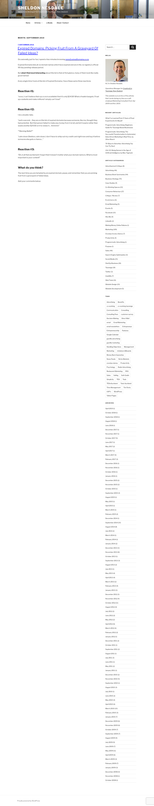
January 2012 (110, 637)
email (109, 322)
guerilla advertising (113, 339)
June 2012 (109, 615)
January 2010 (110, 717)
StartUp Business (111, 263)
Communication (112, 310)
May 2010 (109, 700)
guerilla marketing (113, 343)
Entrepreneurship (113, 330)
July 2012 (108, 611)
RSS (127, 371)
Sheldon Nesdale (41, 7)
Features (125, 330)
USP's (109, 391)
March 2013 (109, 582)
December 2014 (111, 518)
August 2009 (110, 738)
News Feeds (111, 359)
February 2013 (110, 586)
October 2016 (110, 472)
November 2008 (111, 776)
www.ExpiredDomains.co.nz (77, 59)
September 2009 (111, 734)
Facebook (109, 213)
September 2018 (111, 417)
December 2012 (111, 594)
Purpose (108, 246)
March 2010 (109, 708)
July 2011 (108, 658)
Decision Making (113, 318)
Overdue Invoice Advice (114, 234)
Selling (116, 375)
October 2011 (110, 645)
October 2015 (110, 489)
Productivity (109, 238)
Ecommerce (109, 200)
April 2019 (109, 408)
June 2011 (109, 662)
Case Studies (110, 183)
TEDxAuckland (112, 383)
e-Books (49, 23)
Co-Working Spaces (112, 187)
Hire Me (108, 217)
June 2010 (109, 696)
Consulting (125, 310)
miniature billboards (124, 351)
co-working (111, 306)
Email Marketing (111, 204)
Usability (108, 276)
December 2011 (111, 641)
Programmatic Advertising (115, 242)
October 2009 (110, 730)
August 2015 (110, 497)
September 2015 (111, 493)
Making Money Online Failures (116, 225)
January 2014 (110, 544)
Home (28, 23)
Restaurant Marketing (114, 371)
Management (129, 347)
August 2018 (110, 421)
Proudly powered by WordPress (28, 801)
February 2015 (110, 514)
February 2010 (110, 713)
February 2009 (110, 763)
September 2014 (111, 523)
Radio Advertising (124, 367)
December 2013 (111, 548)
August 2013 (110, 565)
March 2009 (110, 759)
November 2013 (111, 552)
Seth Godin (125, 375)
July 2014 (108, 531)
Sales (107, 250)
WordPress (118, 391)
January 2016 (110, 476)
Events (107, 208)
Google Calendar (113, 335)
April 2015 (109, 506)
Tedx (124, 379)
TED (118, 379)
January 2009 (110, 767)
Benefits (121, 302)
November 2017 (111, 434)
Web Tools (109, 280)
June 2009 (109, 746)
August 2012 (110, 607)
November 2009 (111, 725)
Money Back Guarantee (115, 355)
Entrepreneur (127, 326)
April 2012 (109, 624)
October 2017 (110, 438)
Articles (37, 23)
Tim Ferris (127, 387)
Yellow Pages (111, 396)
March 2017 (109, 455)
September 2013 (111, 561)
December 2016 (111, 463)
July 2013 (108, 569)
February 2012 (110, 632)
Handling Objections (114, 347)
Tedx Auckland (126, 383)
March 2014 (109, 535)
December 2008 (111, 772)
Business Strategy (111, 179)
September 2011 (111, 649)
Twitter (107, 272)
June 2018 (109, 425)
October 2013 (110, 556)
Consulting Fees (112, 314)
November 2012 (111, 599)
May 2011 (109, 666)
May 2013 (109, 573)
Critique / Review (111, 196)
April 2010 (109, 704)
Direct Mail (125, 318)
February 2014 (110, 539)
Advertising (109, 170)
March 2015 (109, 510)
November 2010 (111, 679)
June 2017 (109, 442)
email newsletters (113, 326)
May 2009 (109, 751)
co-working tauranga (125, 306)
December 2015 (111, 480)
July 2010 (108, 691)
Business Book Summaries (115, 174)
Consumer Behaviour (113, 191)
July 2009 (109, 742)
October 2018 (110, 413)
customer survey (127, 314)
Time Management (114, 387)
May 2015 (109, 501)
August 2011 (110, 653)
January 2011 (110, 670)
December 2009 (111, 721)
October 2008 (110, 780)
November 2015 (111, 484)
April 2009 (109, 755)
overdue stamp (112, 363)
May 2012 (109, 620)
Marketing (109, 229)
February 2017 (110, 459)
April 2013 (109, 577)
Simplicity (110, 379)
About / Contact (63, 23)
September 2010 (111, 683)
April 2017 (109, 451)
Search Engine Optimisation (115, 255)
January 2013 (110, 590)
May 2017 (109, 446)
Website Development (113, 289)
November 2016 (111, 468)
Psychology (111, 367)
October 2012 (110, 603)
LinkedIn (108, 221)
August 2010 (110, 687)
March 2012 (109, 628)
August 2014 (110, 527)
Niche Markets (123, 359)
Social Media (110, 259)
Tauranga (108, 267)
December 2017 (111, 430)
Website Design (111, 284)
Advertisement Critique (113, 166)
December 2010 (111, 675)
